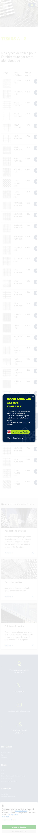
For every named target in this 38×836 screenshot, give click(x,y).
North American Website (20, 432)
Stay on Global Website (15, 438)
